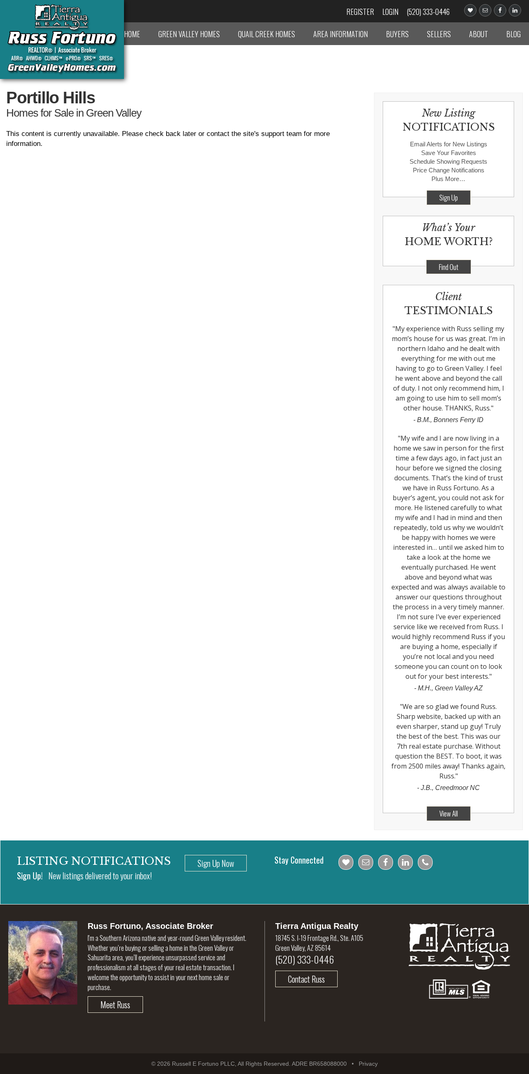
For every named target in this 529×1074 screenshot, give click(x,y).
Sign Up (448, 197)
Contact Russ (306, 979)
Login (390, 11)
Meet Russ (115, 1004)
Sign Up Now (216, 863)
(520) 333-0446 (428, 11)
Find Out (448, 267)
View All (448, 813)
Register (360, 11)
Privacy (368, 1063)
